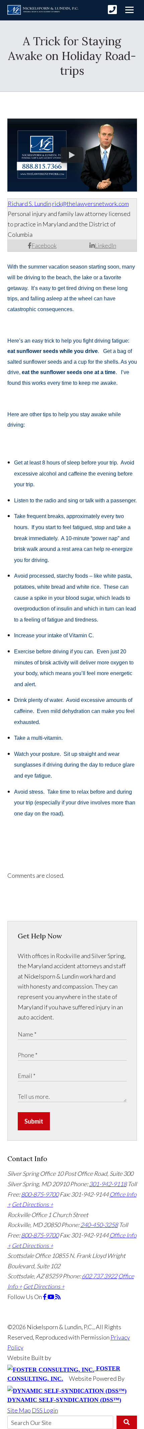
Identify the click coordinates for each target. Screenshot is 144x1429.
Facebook (44, 245)
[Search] (127, 1422)
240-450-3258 (99, 1224)
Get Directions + (32, 1204)
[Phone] (112, 9)
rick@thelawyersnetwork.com (90, 203)
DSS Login (45, 1410)
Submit (33, 1121)
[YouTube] (51, 1296)
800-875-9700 (40, 1194)
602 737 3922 (99, 1276)
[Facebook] (45, 1296)
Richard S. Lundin (29, 203)
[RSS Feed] (58, 1296)
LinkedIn (105, 245)
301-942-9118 (108, 1184)
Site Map (19, 1410)
